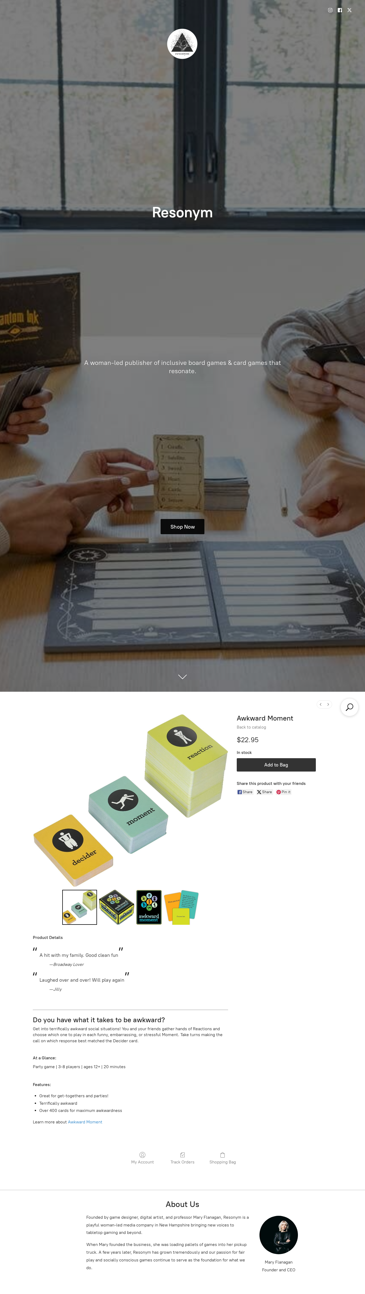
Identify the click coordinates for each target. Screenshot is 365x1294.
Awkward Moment (85, 1121)
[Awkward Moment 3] (181, 907)
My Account (142, 1162)
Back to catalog (251, 727)
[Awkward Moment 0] (79, 907)
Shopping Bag (222, 1162)
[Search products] (349, 707)
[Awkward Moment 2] (149, 907)
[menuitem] (320, 704)
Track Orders (182, 1162)
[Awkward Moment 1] (116, 907)
